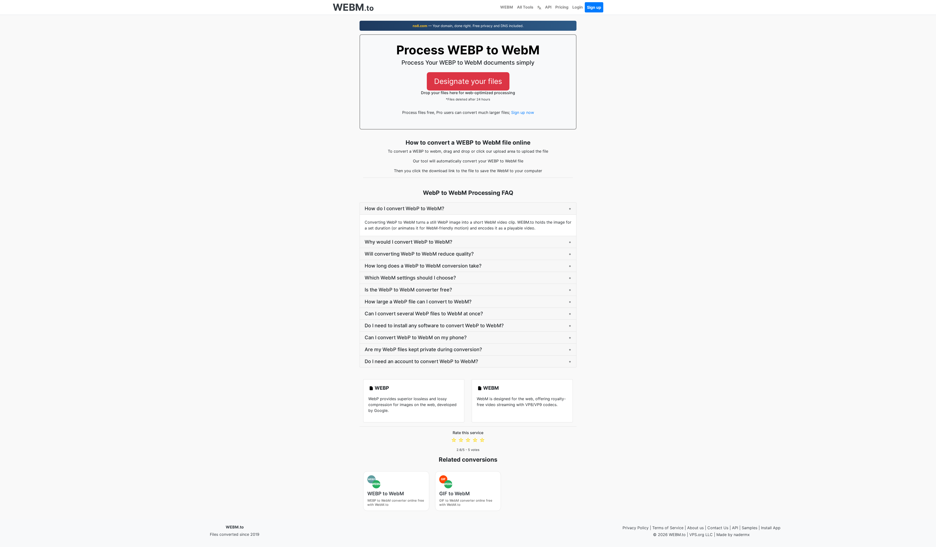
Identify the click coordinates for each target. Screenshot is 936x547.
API (548, 7)
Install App (770, 527)
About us (695, 527)
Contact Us (717, 527)
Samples (749, 527)
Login (577, 7)
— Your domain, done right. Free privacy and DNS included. (468, 26)
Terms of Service (667, 527)
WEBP (382, 388)
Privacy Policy (636, 527)
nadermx (742, 534)
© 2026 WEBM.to (669, 534)
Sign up (594, 7)
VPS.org (696, 534)
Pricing (561, 7)
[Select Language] (539, 7)
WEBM (506, 7)
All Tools (525, 7)
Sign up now (522, 112)
